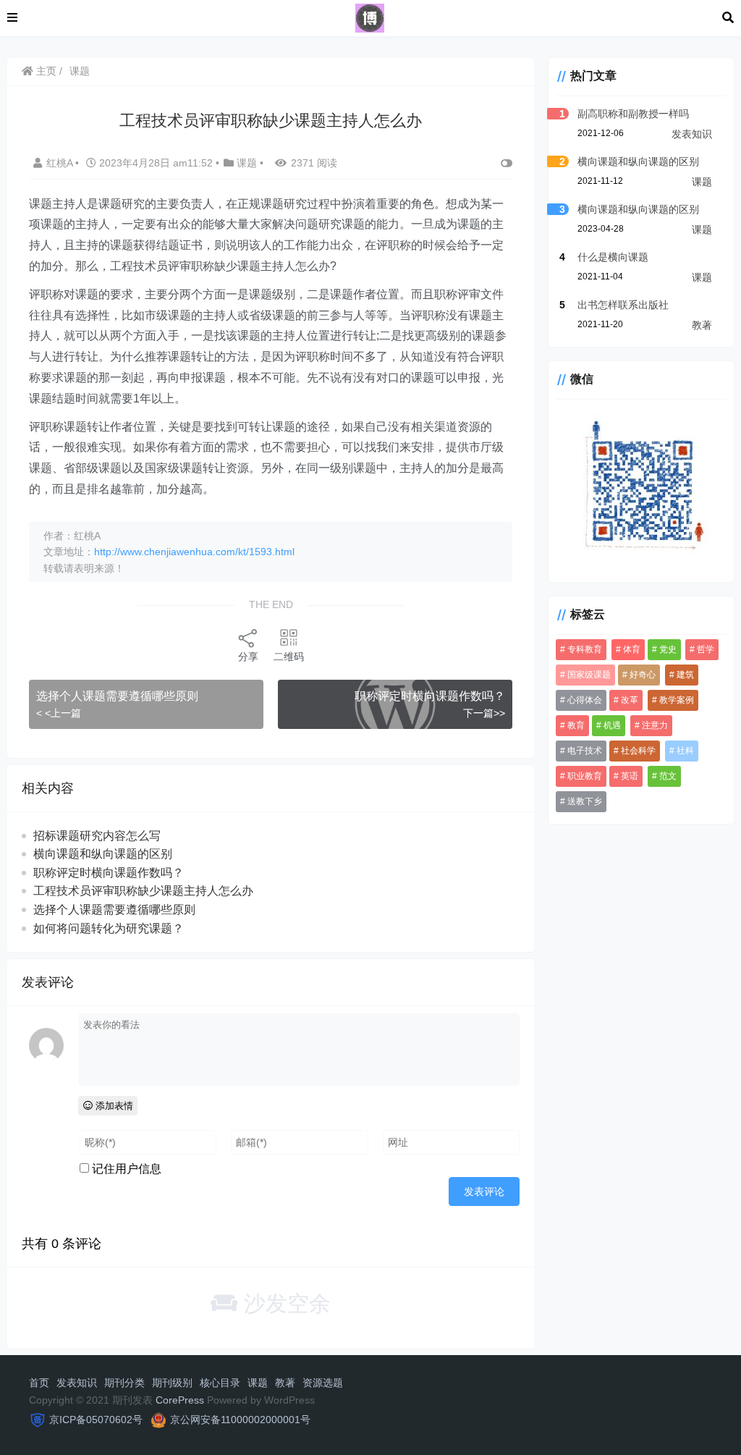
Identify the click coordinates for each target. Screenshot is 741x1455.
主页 (44, 71)
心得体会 (584, 700)
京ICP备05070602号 (96, 1419)
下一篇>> (484, 713)
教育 (576, 725)
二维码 (289, 656)
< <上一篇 (58, 713)
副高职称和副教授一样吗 (633, 113)
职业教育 (584, 776)
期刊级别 (172, 1382)
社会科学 (638, 751)
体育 (631, 649)
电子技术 (584, 751)
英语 (629, 776)
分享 (248, 656)
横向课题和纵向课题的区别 (102, 854)
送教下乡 (584, 801)
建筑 (685, 675)
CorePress (180, 1400)
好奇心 (643, 675)
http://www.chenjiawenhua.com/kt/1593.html (194, 551)
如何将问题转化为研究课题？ (108, 928)
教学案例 (676, 700)
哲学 (705, 649)
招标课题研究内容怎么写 (97, 836)
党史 (668, 649)
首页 (39, 1382)
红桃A (60, 163)
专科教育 (584, 649)
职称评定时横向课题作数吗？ (430, 696)
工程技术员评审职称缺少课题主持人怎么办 (143, 891)
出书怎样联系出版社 (623, 305)
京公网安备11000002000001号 (240, 1419)
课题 (79, 71)
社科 (685, 751)
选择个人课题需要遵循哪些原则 (117, 696)
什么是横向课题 (612, 257)
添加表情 (113, 1105)
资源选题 (322, 1382)
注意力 (655, 725)
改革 (629, 700)
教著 (702, 325)
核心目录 (220, 1382)
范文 (668, 776)
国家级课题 (589, 675)
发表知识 (692, 134)
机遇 (612, 725)
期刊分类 (124, 1382)
